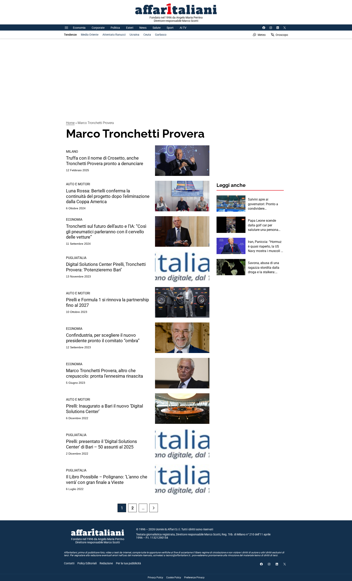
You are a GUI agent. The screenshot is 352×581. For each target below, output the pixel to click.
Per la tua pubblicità (128, 563)
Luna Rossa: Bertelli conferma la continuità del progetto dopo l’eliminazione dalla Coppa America (108, 196)
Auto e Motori (78, 184)
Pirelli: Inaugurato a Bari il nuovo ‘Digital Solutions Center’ (104, 408)
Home (70, 123)
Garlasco (160, 34)
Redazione (106, 563)
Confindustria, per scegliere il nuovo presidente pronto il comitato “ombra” (103, 338)
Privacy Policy (155, 577)
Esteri (129, 27)
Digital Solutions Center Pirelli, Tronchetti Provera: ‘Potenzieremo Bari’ (106, 267)
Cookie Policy (173, 577)
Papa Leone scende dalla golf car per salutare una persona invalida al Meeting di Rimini (263, 225)
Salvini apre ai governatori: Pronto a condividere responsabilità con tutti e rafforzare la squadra (265, 204)
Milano (72, 151)
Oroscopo (282, 34)
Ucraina (134, 34)
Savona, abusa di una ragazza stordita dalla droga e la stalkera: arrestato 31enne (263, 267)
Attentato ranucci (113, 34)
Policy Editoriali (87, 563)
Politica (115, 27)
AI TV (183, 27)
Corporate (98, 27)
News (142, 27)
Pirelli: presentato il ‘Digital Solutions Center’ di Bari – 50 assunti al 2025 (101, 444)
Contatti (69, 563)
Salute (157, 27)
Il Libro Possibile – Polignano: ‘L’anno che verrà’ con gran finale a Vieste (106, 479)
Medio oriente (89, 34)
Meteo (262, 34)
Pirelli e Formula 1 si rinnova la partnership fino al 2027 (107, 302)
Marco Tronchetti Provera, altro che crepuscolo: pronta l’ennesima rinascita (104, 373)
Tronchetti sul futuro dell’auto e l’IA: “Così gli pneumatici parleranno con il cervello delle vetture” (106, 232)
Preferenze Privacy (194, 577)
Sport (170, 27)
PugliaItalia (76, 258)
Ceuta (147, 34)
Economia (79, 27)
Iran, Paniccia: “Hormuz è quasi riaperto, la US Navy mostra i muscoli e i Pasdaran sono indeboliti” (265, 246)
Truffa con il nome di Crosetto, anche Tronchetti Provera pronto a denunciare (104, 161)
